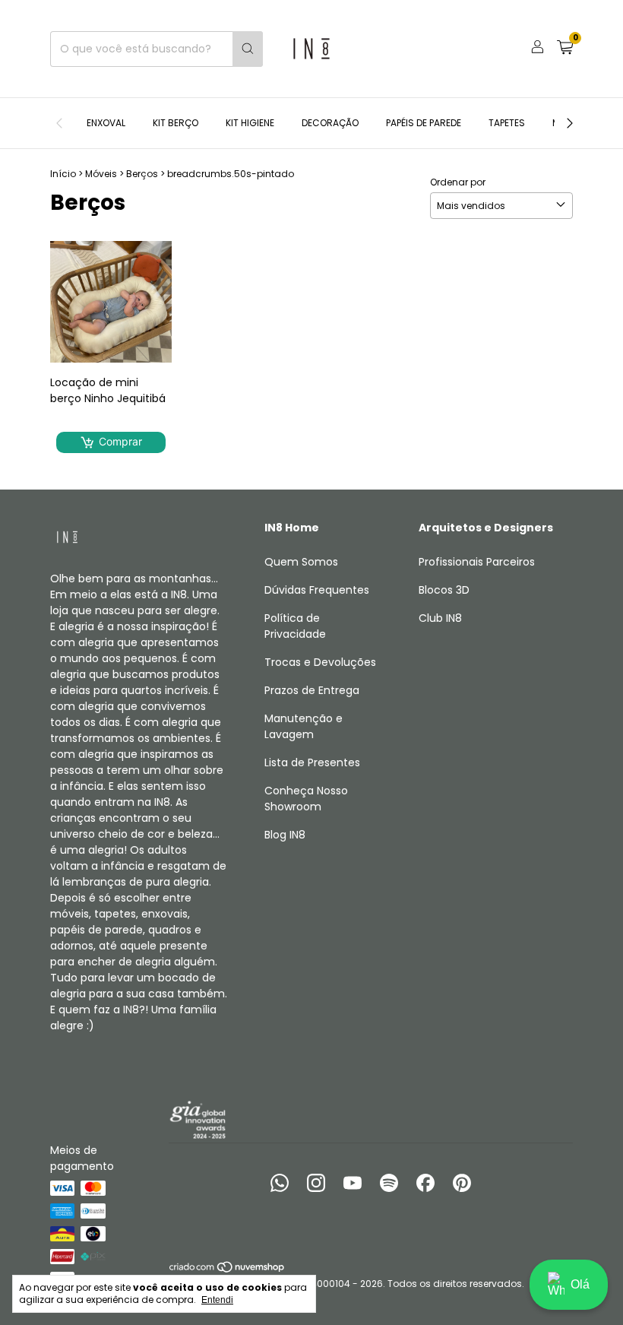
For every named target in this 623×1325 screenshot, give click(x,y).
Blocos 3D (444, 590)
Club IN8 (440, 618)
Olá (580, 1284)
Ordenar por (457, 182)
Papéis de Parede (423, 122)
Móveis (101, 173)
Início (63, 173)
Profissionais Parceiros (477, 561)
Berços (142, 173)
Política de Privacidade (295, 626)
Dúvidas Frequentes (316, 590)
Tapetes (507, 122)
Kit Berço (175, 122)
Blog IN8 (284, 834)
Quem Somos (301, 561)
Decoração (330, 122)
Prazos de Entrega (311, 690)
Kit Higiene (250, 122)
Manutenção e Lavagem (303, 726)
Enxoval (106, 122)
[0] (565, 49)
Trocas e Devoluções (320, 662)
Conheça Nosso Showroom (306, 798)
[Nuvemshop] (227, 1269)
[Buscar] (247, 49)
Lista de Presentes (312, 762)
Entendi (217, 1300)
